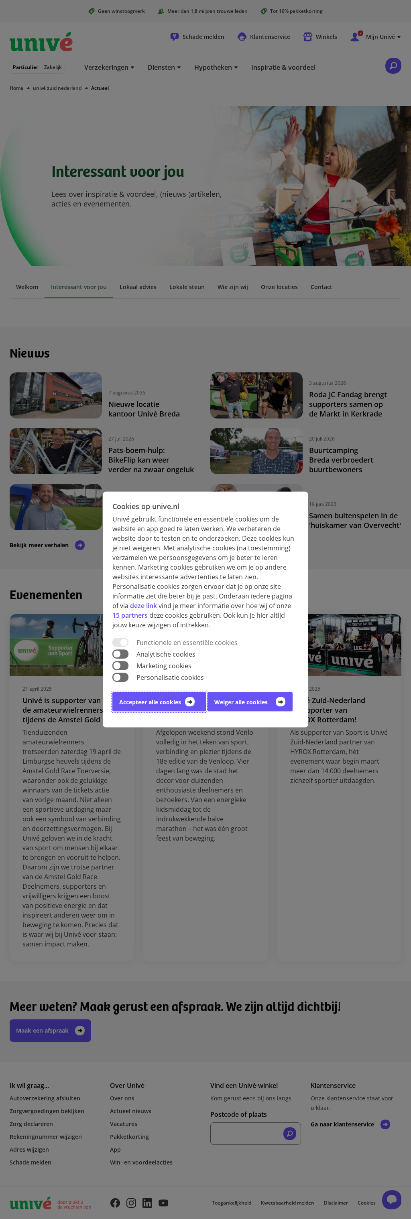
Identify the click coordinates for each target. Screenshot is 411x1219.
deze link (143, 605)
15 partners (130, 615)
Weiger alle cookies (241, 702)
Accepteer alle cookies (150, 702)
